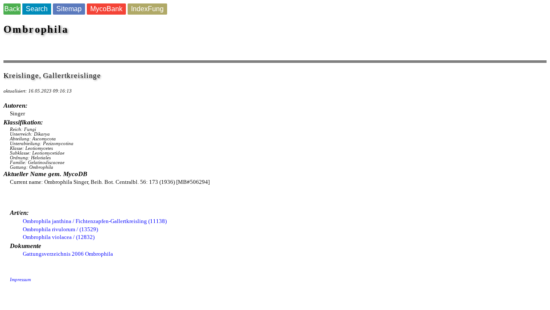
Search (37, 8)
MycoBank (106, 8)
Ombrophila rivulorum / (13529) (60, 229)
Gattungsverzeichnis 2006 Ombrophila (68, 254)
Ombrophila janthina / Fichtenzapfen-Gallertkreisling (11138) (95, 221)
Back (12, 8)
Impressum (20, 279)
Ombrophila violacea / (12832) (59, 237)
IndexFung (147, 8)
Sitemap (69, 8)
